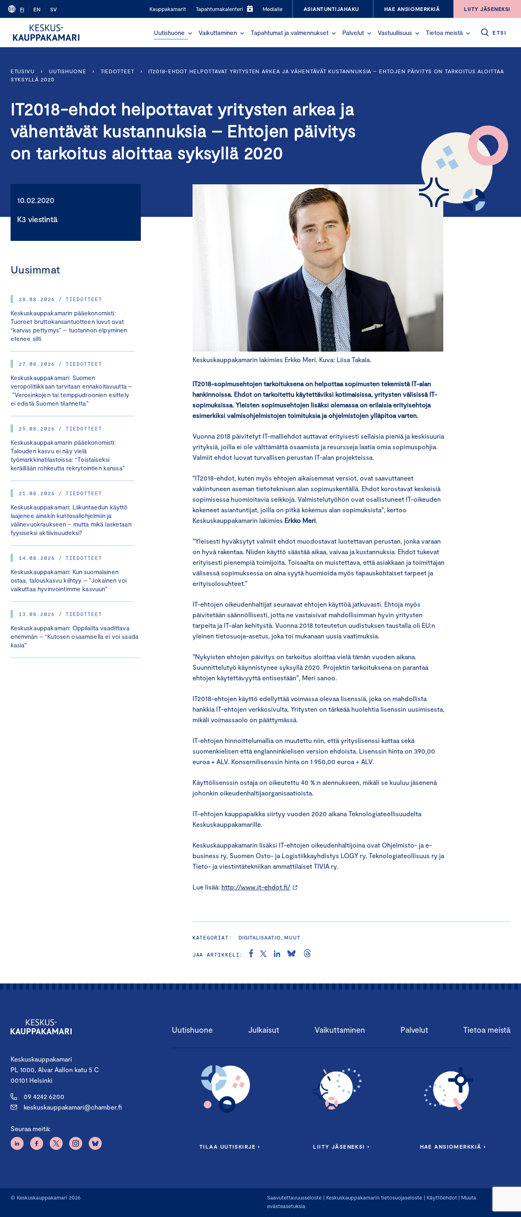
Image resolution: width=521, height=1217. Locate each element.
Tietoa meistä (444, 32)
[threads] (307, 954)
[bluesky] (291, 954)
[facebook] (251, 954)
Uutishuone (169, 32)
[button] (190, 33)
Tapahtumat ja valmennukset (289, 32)
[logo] (46, 32)
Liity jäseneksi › (341, 1146)
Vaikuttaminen (218, 32)
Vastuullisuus (395, 32)
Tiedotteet (117, 71)
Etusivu (23, 71)
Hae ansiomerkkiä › (453, 1146)
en (37, 9)
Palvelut (353, 32)
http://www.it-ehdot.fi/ (256, 887)
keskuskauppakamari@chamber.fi (73, 1107)
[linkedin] (277, 954)
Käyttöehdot (442, 1197)
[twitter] (263, 954)
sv (53, 9)
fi (22, 9)
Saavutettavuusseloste (294, 1197)
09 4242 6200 (44, 1096)
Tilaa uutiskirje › (229, 1146)
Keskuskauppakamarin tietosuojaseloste (373, 1197)
